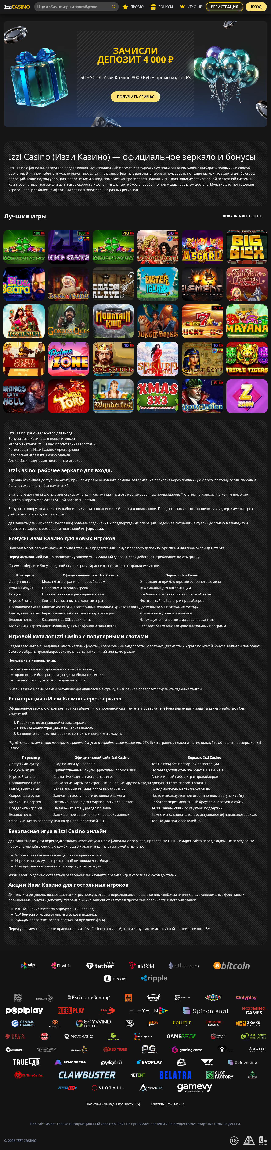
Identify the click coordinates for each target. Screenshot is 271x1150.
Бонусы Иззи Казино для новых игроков (41, 438)
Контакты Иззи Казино (167, 1104)
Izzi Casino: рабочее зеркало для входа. (40, 433)
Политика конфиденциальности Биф (113, 1104)
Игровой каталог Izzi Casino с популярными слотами (52, 444)
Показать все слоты (242, 216)
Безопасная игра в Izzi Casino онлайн (39, 455)
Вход (256, 6)
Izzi (17, 6)
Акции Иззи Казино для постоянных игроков (45, 460)
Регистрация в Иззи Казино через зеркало (43, 449)
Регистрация (224, 6)
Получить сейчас (135, 96)
